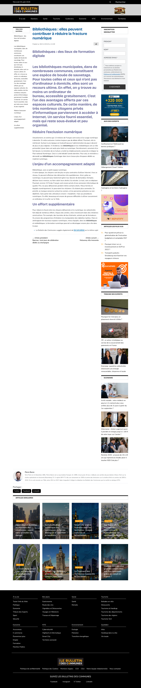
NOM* (106, 49)
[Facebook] (104, 2)
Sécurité (16, 619)
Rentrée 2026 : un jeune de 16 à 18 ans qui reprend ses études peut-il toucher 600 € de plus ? (114, 457)
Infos (103, 629)
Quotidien (104, 625)
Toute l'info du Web (20, 601)
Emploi (15, 640)
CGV (77, 669)
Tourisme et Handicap (109, 608)
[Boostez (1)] (114, 275)
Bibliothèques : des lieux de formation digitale (20, 38)
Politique (16, 605)
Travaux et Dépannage (50, 615)
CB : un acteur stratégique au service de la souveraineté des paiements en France (112, 343)
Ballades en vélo (107, 601)
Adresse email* (110, 58)
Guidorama (69, 19)
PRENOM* (107, 41)
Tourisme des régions (109, 615)
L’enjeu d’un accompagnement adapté (19, 119)
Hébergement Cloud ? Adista (112, 167)
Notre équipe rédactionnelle (97, 669)
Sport (15, 615)
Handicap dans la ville (109, 633)
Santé (45, 19)
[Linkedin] (113, 2)
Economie (82, 19)
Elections (34, 19)
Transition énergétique (80, 636)
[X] (110, 2)
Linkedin (89, 682)
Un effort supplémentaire (19, 126)
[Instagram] (107, 2)
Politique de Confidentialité (112, 74)
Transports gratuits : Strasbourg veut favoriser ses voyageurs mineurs (116, 255)
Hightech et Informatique (51, 633)
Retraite (75, 605)
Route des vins (47, 605)
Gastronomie (47, 601)
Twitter (17, 491)
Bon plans (46, 597)
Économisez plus (19, 636)
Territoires (122, 19)
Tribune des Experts (20, 612)
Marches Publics (19, 647)
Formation (17, 643)
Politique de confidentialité (30, 669)
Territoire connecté (49, 640)
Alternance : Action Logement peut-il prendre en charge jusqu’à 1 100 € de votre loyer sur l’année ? (114, 432)
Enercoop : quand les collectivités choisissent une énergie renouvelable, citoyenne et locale (113, 369)
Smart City (46, 636)
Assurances (17, 629)
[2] (114, 208)
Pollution (75, 633)
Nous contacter (115, 669)
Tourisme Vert (106, 619)
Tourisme (56, 19)
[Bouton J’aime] (96, 43)
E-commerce (17, 633)
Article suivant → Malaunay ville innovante (89, 239)
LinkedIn (36, 491)
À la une (22, 19)
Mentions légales (66, 669)
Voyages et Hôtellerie (50, 612)
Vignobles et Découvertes (52, 608)
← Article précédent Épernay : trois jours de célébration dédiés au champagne (46, 240)
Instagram (66, 682)
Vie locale (104, 636)
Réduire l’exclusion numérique (20, 112)
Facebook (26, 491)
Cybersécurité (47, 629)
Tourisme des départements (111, 612)
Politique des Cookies (50, 669)
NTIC (94, 19)
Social (74, 597)
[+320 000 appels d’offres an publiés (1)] (114, 105)
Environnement (107, 19)
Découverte (105, 605)
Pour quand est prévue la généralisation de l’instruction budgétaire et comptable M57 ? (116, 237)
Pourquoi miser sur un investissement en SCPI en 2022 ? (115, 247)
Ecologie (75, 629)
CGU (83, 669)
